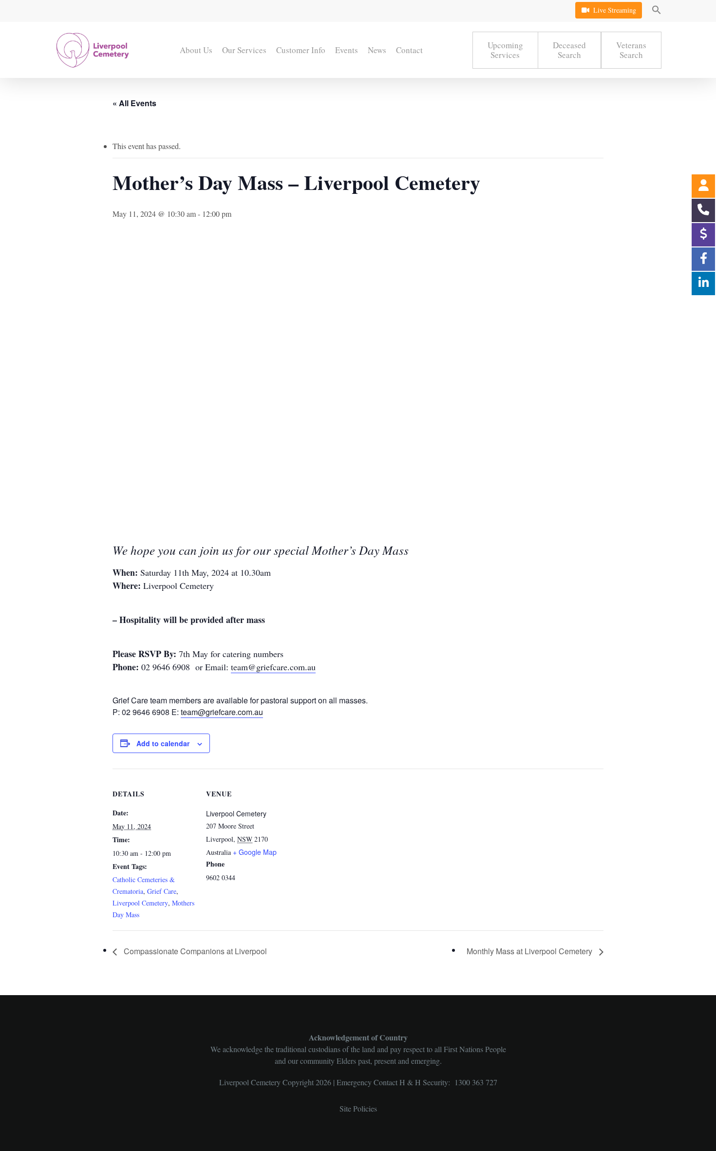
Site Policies (358, 1108)
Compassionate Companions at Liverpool (194, 951)
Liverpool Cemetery (140, 902)
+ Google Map (255, 852)
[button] (656, 11)
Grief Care (161, 891)
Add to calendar (162, 743)
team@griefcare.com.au (273, 667)
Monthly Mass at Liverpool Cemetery (530, 951)
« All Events (134, 103)
